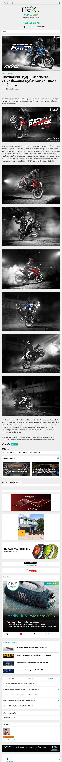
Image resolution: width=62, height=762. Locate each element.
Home (3, 73)
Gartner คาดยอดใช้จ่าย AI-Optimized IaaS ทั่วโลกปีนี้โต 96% (31, 670)
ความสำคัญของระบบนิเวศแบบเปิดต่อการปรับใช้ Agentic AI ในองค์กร (32, 662)
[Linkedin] (2, 3)
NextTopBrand (31, 22)
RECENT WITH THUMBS (10, 643)
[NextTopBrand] (31, 18)
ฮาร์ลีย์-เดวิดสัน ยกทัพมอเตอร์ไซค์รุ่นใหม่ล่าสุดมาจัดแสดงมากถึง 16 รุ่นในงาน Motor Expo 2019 (16, 471)
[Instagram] (5, 3)
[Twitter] (10, 3)
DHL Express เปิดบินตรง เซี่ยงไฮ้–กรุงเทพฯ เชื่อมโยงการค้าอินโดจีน (32, 647)
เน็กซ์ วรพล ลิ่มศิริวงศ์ (8, 737)
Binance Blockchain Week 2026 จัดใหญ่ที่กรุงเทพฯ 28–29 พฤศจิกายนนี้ (34, 655)
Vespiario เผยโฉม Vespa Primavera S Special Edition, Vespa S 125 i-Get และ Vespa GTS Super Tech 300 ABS (44, 471)
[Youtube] (7, 3)
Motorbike (10, 73)
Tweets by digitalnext (31, 565)
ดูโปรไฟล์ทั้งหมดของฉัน (9, 740)
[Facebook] (12, 3)
